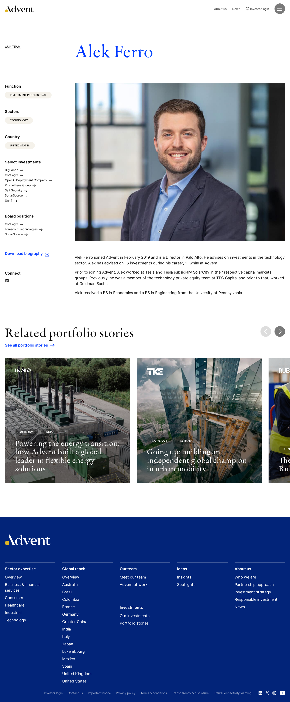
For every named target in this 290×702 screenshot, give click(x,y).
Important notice (99, 693)
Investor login (259, 9)
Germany (26, 432)
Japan (67, 644)
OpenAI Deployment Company (26, 180)
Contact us (75, 693)
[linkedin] (7, 280)
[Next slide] (280, 331)
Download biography (24, 253)
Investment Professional (28, 95)
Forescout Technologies (21, 229)
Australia (70, 584)
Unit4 (9, 200)
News (236, 9)
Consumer (14, 597)
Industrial (13, 612)
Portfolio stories (134, 623)
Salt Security (14, 190)
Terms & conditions (154, 693)
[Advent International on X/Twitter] (267, 693)
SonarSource (14, 195)
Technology (19, 120)
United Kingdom (77, 673)
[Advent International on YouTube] (282, 693)
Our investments (134, 616)
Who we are (245, 577)
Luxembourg (73, 651)
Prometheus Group (18, 185)
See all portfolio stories (26, 345)
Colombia (70, 599)
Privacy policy (125, 693)
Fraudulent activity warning (233, 693)
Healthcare (14, 605)
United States (20, 145)
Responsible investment (256, 599)
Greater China (74, 621)
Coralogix (12, 175)
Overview (13, 577)
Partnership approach (254, 584)
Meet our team (133, 577)
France (68, 607)
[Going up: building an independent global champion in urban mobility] (199, 420)
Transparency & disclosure (190, 693)
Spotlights (186, 584)
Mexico (68, 659)
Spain (67, 666)
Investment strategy (253, 592)
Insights (184, 577)
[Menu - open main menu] (280, 8)
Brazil (67, 592)
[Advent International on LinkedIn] (260, 693)
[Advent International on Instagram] (274, 693)
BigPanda (12, 170)
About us (220, 9)
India (66, 629)
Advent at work (134, 584)
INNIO (49, 432)
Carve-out (159, 440)
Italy (66, 636)
